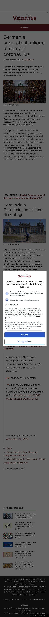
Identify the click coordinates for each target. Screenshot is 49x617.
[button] (24, 304)
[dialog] (25, 308)
